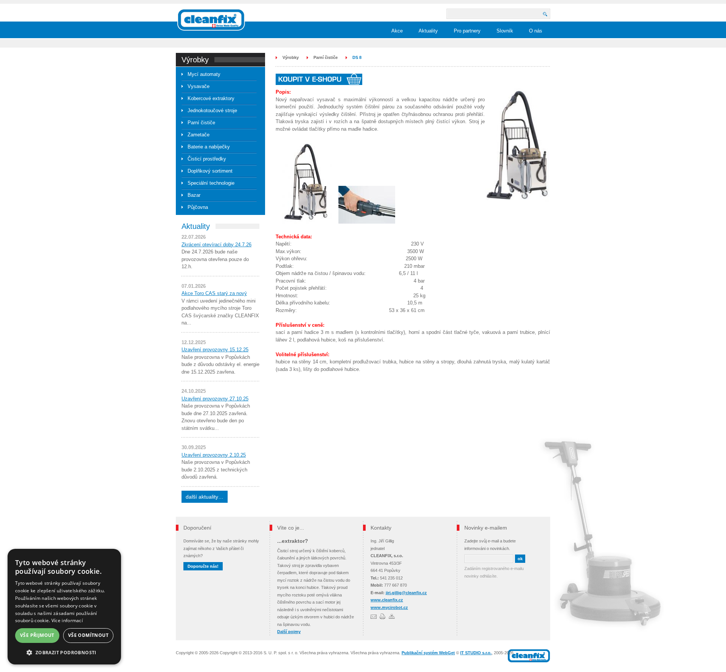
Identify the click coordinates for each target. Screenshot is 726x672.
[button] (64, 652)
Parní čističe (201, 122)
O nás (535, 31)
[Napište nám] (374, 616)
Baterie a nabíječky (209, 147)
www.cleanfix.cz (387, 600)
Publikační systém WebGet (428, 652)
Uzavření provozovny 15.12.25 (215, 349)
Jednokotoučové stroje (212, 110)
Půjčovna (198, 207)
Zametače (198, 134)
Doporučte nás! (203, 566)
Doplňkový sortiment (210, 171)
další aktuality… (204, 497)
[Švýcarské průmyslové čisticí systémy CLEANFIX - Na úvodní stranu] (211, 20)
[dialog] (64, 606)
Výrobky (290, 57)
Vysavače (198, 86)
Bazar (194, 195)
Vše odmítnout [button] (88, 635)
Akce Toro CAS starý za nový (214, 293)
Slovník (504, 31)
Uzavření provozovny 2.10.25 (214, 455)
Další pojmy (289, 631)
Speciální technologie (211, 183)
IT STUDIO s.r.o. (476, 652)
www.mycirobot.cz (389, 607)
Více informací (67, 620)
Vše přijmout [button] (37, 635)
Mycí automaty (204, 74)
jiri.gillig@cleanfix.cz (406, 592)
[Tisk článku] (383, 616)
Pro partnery (467, 31)
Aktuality (428, 31)
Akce (397, 31)
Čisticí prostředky (207, 159)
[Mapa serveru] (392, 616)
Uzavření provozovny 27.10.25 (215, 399)
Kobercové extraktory (211, 98)
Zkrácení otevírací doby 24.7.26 (216, 244)
